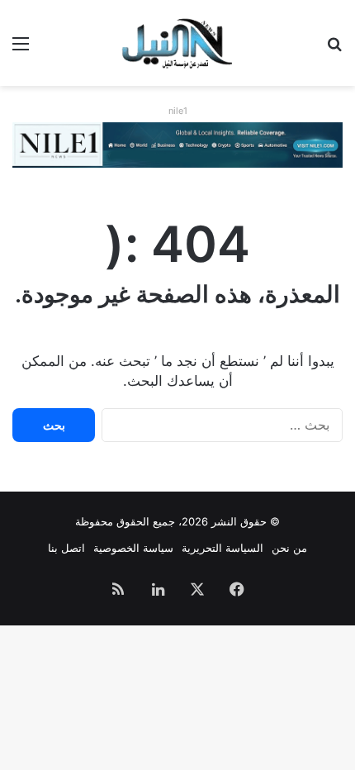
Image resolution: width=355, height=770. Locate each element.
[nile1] (177, 143)
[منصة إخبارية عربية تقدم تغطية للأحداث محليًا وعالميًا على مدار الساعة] (178, 43)
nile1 (177, 110)
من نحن (289, 547)
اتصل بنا (66, 547)
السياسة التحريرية (222, 547)
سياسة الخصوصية (133, 547)
